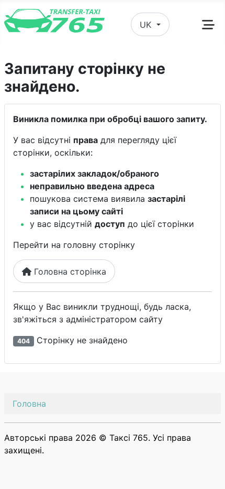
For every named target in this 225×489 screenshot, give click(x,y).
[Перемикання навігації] (208, 24)
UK (147, 24)
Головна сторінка (68, 271)
